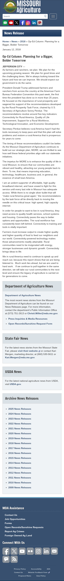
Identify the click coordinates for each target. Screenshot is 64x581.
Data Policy (41, 576)
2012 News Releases (19, 472)
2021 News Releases (19, 428)
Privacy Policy (20, 569)
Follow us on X (14, 551)
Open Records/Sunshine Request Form (30, 323)
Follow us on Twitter (16, 22)
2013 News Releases (19, 468)
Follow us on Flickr (30, 551)
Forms (8, 523)
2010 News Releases (19, 482)
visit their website (28, 351)
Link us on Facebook (6, 551)
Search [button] (46, 17)
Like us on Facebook (22, 22)
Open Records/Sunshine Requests (24, 527)
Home (5, 41)
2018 (22, 41)
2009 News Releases (19, 487)
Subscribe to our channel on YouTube (22, 551)
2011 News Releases (19, 477)
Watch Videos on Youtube (11, 22)
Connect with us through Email (54, 551)
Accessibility (36, 569)
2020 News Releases (19, 433)
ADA (48, 569)
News (14, 41)
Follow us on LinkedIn (46, 551)
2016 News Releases (19, 453)
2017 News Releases (19, 448)
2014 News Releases (19, 463)
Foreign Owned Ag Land (18, 535)
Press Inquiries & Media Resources (27, 318)
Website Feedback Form (37, 572)
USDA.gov (15, 384)
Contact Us (11, 515)
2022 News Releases (19, 423)
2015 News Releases (19, 458)
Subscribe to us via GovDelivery (39, 22)
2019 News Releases (19, 438)
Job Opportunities (15, 519)
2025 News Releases (19, 409)
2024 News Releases (19, 413)
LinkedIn (34, 22)
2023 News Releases (19, 418)
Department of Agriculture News (23, 295)
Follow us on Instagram (28, 22)
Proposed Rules (24, 576)
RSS (14, 559)
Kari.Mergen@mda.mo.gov (20, 357)
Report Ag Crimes (14, 531)
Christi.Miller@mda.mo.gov (42, 313)
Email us (5, 22)
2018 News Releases (19, 443)
